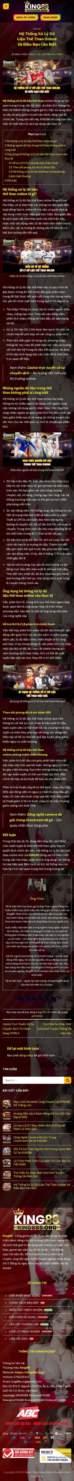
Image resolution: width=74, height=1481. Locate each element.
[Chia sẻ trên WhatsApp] (21, 999)
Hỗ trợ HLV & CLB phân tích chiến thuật (33, 163)
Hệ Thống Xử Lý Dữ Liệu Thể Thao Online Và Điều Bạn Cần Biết (41, 1186)
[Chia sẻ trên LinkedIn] (53, 999)
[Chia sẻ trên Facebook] (27, 999)
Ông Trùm (56, 54)
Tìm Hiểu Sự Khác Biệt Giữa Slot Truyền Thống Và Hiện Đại (54, 1028)
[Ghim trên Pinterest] (47, 999)
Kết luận (11, 180)
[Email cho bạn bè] (40, 999)
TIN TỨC (37, 29)
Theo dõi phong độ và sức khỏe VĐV (32, 167)
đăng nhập (26, 1055)
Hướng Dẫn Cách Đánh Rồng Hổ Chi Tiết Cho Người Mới (41, 1115)
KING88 (34, 855)
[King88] (37, 6)
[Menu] (6, 6)
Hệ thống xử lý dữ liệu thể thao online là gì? (31, 141)
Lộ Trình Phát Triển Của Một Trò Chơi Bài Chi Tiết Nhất (41, 1162)
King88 (8, 1235)
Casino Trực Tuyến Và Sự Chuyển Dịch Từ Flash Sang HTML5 (18, 1028)
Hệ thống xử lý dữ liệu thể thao (23, 100)
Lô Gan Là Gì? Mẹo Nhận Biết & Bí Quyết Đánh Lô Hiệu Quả (39, 1127)
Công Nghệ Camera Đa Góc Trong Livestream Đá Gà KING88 (34, 1138)
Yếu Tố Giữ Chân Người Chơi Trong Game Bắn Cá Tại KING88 (42, 1150)
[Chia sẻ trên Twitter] (34, 999)
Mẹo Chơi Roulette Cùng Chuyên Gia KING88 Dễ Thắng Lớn (41, 1103)
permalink (37, 1015)
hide (42, 134)
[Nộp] (67, 1080)
